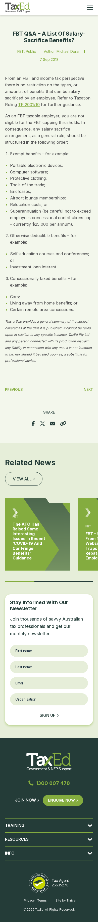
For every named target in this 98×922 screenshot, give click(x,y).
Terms (42, 900)
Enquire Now (61, 800)
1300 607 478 (53, 783)
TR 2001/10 (29, 104)
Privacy (29, 900)
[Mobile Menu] (90, 8)
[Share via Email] (52, 424)
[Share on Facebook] (33, 424)
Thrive (71, 900)
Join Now (25, 800)
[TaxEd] (17, 8)
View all (22, 478)
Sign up (48, 715)
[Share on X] (42, 424)
